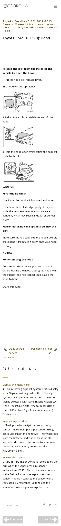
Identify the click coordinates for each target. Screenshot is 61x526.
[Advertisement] (30, 54)
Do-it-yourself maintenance (34, 27)
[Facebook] (44, 505)
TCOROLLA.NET (12, 505)
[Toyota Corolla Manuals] (17, 5)
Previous (16, 519)
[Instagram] (55, 505)
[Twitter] (50, 505)
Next (47, 519)
